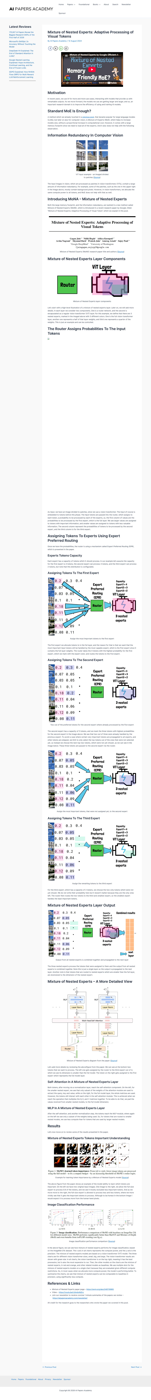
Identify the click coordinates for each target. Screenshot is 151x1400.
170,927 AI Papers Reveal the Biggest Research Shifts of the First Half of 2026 (21, 35)
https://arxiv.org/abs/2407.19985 (100, 1289)
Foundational (84, 4)
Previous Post (49, 1367)
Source (97, 177)
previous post (88, 117)
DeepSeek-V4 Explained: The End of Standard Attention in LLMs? (21, 53)
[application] (74, 4)
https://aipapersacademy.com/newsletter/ (70, 1298)
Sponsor (62, 13)
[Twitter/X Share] (56, 48)
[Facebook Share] (50, 48)
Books (95, 4)
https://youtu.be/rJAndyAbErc (71, 1292)
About (106, 4)
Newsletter (126, 4)
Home (61, 4)
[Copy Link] (66, 48)
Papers (70, 4)
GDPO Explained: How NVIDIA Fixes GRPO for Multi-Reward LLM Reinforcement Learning (21, 74)
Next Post (136, 1367)
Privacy (48, 1379)
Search (115, 4)
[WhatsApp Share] (61, 48)
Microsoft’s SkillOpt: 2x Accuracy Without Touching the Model (22, 44)
